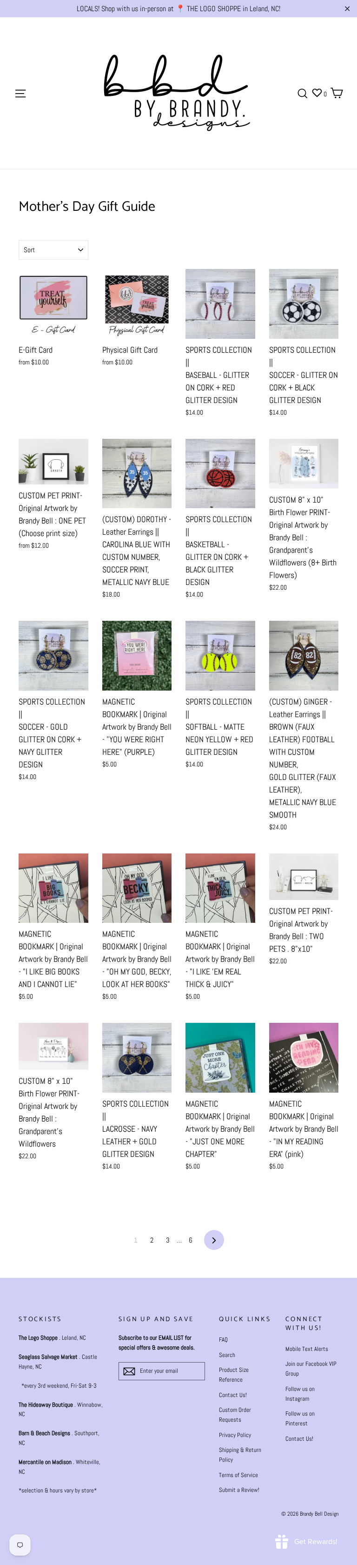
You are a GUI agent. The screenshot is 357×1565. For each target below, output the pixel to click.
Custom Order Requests (235, 1415)
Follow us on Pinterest (300, 1418)
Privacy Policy (235, 1435)
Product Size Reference (234, 1375)
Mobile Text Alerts (306, 1349)
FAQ (223, 1339)
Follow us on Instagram (300, 1394)
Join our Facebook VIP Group (311, 1368)
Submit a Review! (239, 1490)
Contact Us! (233, 1395)
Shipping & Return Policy (240, 1455)
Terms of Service (238, 1475)
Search (227, 1355)
